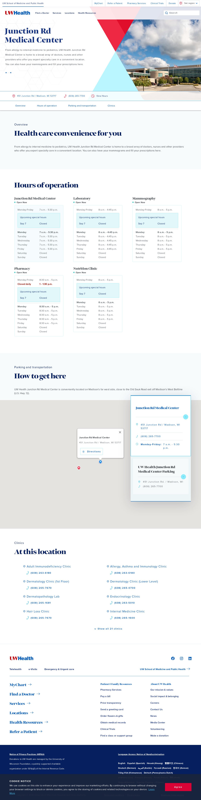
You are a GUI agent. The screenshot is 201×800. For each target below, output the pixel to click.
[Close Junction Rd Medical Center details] (185, 416)
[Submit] (166, 12)
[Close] (120, 432)
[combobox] (184, 12)
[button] (100, 462)
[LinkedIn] (188, 658)
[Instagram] (181, 658)
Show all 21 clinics (110, 628)
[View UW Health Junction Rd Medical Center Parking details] (183, 476)
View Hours (102, 96)
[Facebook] (172, 658)
